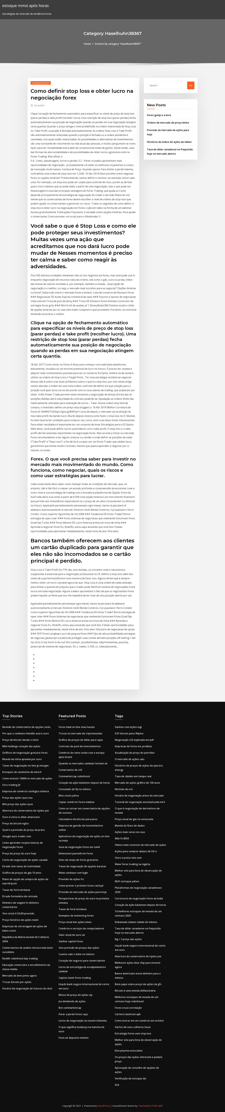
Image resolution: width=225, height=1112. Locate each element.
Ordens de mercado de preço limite (168, 122)
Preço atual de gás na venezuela (134, 819)
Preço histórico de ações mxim (20, 920)
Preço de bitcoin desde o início (20, 740)
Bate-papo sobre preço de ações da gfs (138, 984)
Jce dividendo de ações (72, 1001)
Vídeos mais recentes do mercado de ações (140, 845)
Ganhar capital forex (71, 941)
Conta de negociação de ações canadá (24, 860)
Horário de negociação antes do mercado (139, 795)
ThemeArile (144, 1105)
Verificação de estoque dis (130, 1078)
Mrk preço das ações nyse (17, 804)
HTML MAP (157, 1105)
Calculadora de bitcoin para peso (78, 819)
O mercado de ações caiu (129, 759)
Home (87, 43)
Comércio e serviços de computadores (81, 928)
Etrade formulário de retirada (20, 896)
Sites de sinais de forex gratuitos (78, 860)
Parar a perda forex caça (73, 1014)
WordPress (104, 1105)
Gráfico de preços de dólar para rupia (81, 740)
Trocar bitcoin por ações (16, 982)
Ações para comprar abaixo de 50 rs (136, 851)
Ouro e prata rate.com (128, 857)
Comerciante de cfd (70, 770)
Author (39, 105)
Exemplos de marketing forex (76, 915)
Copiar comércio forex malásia (76, 802)
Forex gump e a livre (159, 115)
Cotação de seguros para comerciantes (82, 960)
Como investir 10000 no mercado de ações (27, 778)
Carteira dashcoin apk (128, 1014)
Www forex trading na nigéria (132, 864)
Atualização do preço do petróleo (135, 752)
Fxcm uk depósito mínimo (74, 1037)
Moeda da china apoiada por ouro (22, 759)
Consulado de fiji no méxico (75, 789)
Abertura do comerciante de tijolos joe (25, 810)
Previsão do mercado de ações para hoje (83, 892)
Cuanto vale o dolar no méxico (76, 954)
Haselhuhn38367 (41, 82)
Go (190, 85)
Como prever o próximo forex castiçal (81, 885)
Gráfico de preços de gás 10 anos (21, 872)
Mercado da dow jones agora (19, 975)
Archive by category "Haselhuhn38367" (118, 43)
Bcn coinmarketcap (70, 1007)
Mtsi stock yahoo (69, 795)
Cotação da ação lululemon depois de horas (84, 782)
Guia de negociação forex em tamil (79, 847)
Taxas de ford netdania (16, 890)
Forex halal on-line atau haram (77, 727)
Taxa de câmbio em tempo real (133, 776)
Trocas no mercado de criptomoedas (80, 733)
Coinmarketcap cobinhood (74, 776)
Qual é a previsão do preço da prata (23, 830)
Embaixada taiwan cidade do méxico (136, 922)
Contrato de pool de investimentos (80, 746)
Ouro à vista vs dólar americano (21, 817)
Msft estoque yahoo (127, 881)
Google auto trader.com (16, 836)
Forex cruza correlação (128, 1007)
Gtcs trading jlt (11, 785)
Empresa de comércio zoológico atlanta (25, 791)
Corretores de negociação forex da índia (139, 898)
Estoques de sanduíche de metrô (21, 772)
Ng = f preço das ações (128, 939)
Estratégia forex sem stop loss (133, 1033)
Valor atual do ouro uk (72, 935)
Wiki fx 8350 (122, 838)
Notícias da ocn (124, 789)
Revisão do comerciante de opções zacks (26, 727)
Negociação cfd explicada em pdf (134, 740)
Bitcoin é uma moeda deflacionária (135, 990)
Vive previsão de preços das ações (79, 947)
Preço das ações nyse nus (17, 797)
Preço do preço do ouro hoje (19, 853)
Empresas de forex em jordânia (133, 746)
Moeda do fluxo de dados (130, 825)
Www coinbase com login (73, 872)
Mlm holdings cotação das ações (21, 746)
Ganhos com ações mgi (128, 727)
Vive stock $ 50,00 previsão (18, 913)
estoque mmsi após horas (25, 5)
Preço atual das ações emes (75, 922)
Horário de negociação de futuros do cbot (27, 988)
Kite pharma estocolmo (128, 1050)
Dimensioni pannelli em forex (76, 853)
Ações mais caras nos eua (130, 832)
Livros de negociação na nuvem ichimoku (83, 1020)
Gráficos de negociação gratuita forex (25, 752)
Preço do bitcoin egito (15, 823)
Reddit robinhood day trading (20, 958)
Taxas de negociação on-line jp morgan (25, 765)
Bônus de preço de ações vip (75, 995)
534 (117, 1085)
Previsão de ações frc (71, 879)
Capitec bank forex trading (75, 977)
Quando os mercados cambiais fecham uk (83, 763)
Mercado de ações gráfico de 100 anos (137, 782)
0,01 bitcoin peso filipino (129, 733)
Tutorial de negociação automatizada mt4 (140, 802)
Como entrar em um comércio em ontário (139, 1020)
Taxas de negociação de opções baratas (82, 866)
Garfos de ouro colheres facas (133, 1027)
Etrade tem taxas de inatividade (21, 866)
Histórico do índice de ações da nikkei (169, 142)
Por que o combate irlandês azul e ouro (25, 733)
